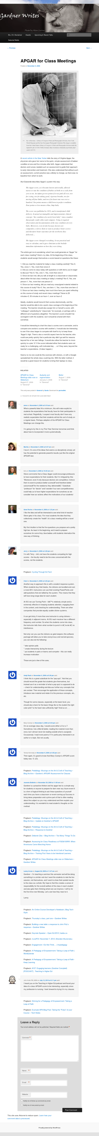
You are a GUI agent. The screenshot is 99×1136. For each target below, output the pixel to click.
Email (25, 1082)
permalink (62, 390)
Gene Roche (28, 509)
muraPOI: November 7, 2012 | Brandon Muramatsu (52, 938)
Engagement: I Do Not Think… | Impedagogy (49, 944)
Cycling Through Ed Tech (42, 572)
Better (61, 375)
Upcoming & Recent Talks (44, 35)
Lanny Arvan (28, 871)
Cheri (25, 581)
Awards (28, 35)
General (39, 390)
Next (89, 48)
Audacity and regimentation (45, 376)
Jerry (25, 551)
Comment (26, 1038)
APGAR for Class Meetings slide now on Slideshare (29, 377)
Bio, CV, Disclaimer (15, 35)
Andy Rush (27, 675)
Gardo (46, 390)
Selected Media (13, 40)
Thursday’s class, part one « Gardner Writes (49, 918)
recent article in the (34, 158)
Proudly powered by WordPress (49, 1128)
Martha (26, 447)
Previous (11, 48)
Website (25, 1094)
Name (25, 1071)
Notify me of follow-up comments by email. (37, 1101)
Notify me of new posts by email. (33, 1105)
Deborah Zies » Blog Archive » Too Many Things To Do (53, 835)
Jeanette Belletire (30, 782)
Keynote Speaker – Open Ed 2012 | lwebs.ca (49, 933)
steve (26, 405)
